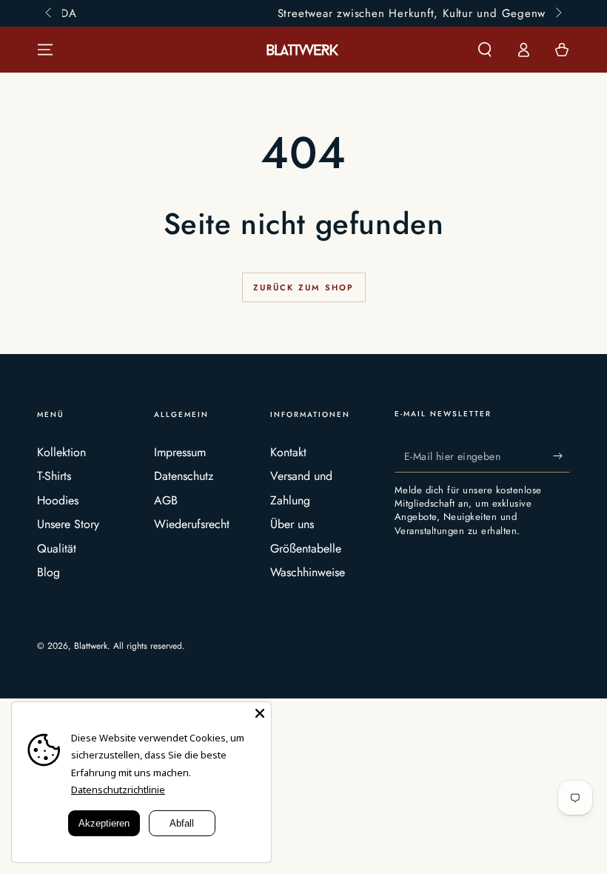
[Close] (259, 713)
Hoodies (57, 500)
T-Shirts (54, 475)
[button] (485, 49)
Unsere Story (68, 524)
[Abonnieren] (561, 455)
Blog (48, 572)
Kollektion (61, 452)
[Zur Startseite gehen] (303, 50)
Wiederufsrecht (191, 524)
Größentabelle (305, 548)
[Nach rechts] (557, 13)
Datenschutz (183, 475)
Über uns (292, 524)
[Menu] (45, 49)
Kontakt (288, 452)
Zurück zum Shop (304, 287)
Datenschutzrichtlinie (118, 789)
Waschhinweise (307, 572)
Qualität (56, 548)
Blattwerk (90, 646)
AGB (166, 500)
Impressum (180, 452)
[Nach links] (49, 13)
